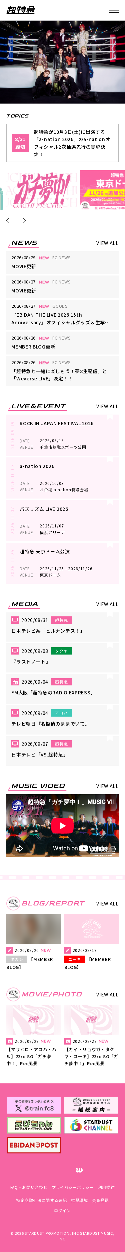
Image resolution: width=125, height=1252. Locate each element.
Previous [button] (9, 220)
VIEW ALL (107, 243)
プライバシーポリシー (73, 1187)
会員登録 (100, 1200)
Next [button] (23, 220)
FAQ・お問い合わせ (29, 1187)
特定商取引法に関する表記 (41, 1200)
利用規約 (106, 1187)
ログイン (62, 1210)
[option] (41, 190)
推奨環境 (79, 1200)
